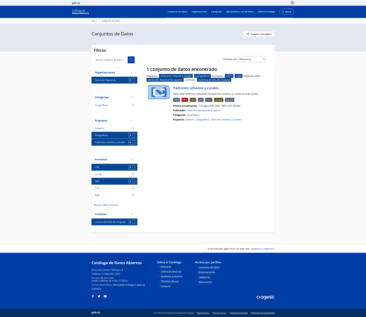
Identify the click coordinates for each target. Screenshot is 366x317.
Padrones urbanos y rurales (114, 142)
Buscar (287, 12)
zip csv (229, 99)
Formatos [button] (101, 159)
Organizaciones (199, 11)
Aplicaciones (205, 281)
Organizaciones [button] (105, 72)
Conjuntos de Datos (177, 11)
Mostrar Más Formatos (106, 204)
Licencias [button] (101, 214)
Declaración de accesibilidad (262, 313)
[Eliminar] (160, 76)
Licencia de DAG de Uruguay (114, 221)
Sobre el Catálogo (266, 11)
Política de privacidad (239, 313)
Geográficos (114, 105)
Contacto (165, 286)
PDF (114, 188)
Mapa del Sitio (203, 313)
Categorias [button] (102, 97)
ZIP (200, 99)
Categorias (216, 11)
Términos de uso (170, 281)
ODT (114, 181)
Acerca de (166, 266)
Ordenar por (230, 59)
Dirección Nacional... (114, 80)
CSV (114, 167)
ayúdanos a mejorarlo (262, 248)
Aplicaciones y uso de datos (239, 11)
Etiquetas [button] (101, 120)
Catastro (114, 128)
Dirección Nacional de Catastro (203, 110)
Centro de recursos (171, 271)
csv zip (114, 174)
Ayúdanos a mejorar (171, 276)
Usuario (131, 59)
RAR (114, 195)
